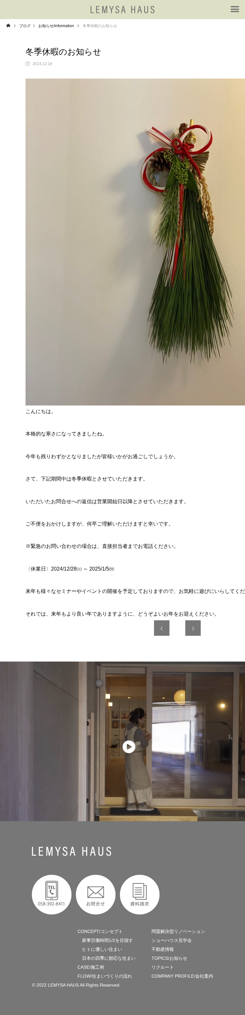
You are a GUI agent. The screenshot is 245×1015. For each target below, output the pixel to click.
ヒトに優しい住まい (100, 949)
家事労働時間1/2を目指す (105, 940)
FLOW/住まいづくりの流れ (105, 976)
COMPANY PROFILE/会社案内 (182, 976)
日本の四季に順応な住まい (107, 958)
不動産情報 (163, 949)
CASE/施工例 (91, 967)
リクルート (163, 967)
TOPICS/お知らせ (169, 958)
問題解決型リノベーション (178, 931)
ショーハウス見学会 (172, 940)
